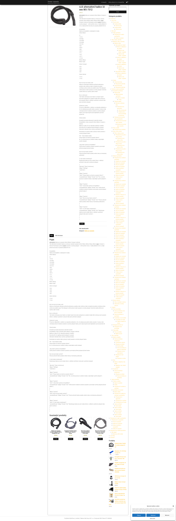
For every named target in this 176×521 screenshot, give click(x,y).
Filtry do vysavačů (120, 164)
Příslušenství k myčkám (121, 400)
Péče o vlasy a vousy (119, 133)
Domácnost (112, 18)
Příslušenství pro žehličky (120, 129)
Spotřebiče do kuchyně (118, 390)
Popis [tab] (51, 235)
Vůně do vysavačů (120, 203)
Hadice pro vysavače (89, 231)
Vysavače (103, 2)
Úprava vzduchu (116, 300)
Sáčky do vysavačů (120, 175)
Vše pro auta (116, 22)
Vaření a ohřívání (118, 404)
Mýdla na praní (119, 333)
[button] (173, 506)
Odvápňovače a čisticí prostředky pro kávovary (122, 113)
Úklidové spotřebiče (117, 156)
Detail (81, 223)
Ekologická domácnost (118, 325)
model (99, 22)
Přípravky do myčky (121, 358)
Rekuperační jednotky (120, 83)
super (102, 20)
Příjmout (139, 515)
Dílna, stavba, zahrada (116, 39)
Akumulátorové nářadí (120, 45)
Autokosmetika (117, 24)
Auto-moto (114, 20)
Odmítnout (153, 515)
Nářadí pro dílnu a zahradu (119, 41)
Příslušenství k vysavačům (116, 2)
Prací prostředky (118, 332)
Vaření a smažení (121, 98)
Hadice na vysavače (120, 166)
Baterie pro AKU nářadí (118, 434)
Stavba (114, 80)
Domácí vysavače (53, 1)
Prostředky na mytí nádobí (120, 317)
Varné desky (118, 406)
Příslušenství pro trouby (121, 402)
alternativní (82, 15)
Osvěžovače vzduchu (120, 342)
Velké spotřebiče (116, 32)
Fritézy (119, 99)
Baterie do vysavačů (120, 163)
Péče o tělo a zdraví (117, 131)
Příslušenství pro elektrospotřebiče (118, 430)
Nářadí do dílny (117, 43)
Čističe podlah (120, 346)
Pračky (115, 384)
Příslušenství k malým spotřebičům (118, 418)
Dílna (114, 360)
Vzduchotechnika (118, 82)
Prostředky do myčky (120, 319)
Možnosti (167, 515)
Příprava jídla (117, 92)
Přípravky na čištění (120, 344)
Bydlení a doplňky (117, 337)
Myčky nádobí (117, 391)
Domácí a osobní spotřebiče (118, 89)
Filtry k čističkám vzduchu (120, 302)
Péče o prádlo (116, 127)
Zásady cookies (152, 518)
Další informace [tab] (59, 235)
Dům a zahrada (115, 335)
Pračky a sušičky (116, 381)
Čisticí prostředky (117, 309)
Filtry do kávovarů (122, 110)
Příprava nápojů (117, 101)
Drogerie (113, 307)
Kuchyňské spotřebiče (118, 90)
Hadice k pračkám (120, 38)
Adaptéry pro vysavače (121, 161)
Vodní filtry (112, 435)
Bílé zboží (114, 31)
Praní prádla (115, 330)
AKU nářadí (114, 432)
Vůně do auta (119, 25)
